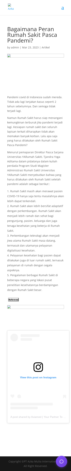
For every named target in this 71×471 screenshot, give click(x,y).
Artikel (46, 47)
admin (15, 47)
